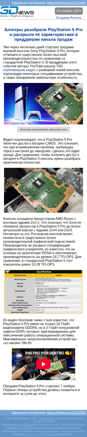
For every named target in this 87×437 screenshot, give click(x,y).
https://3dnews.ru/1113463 (66, 3)
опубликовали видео (19, 70)
